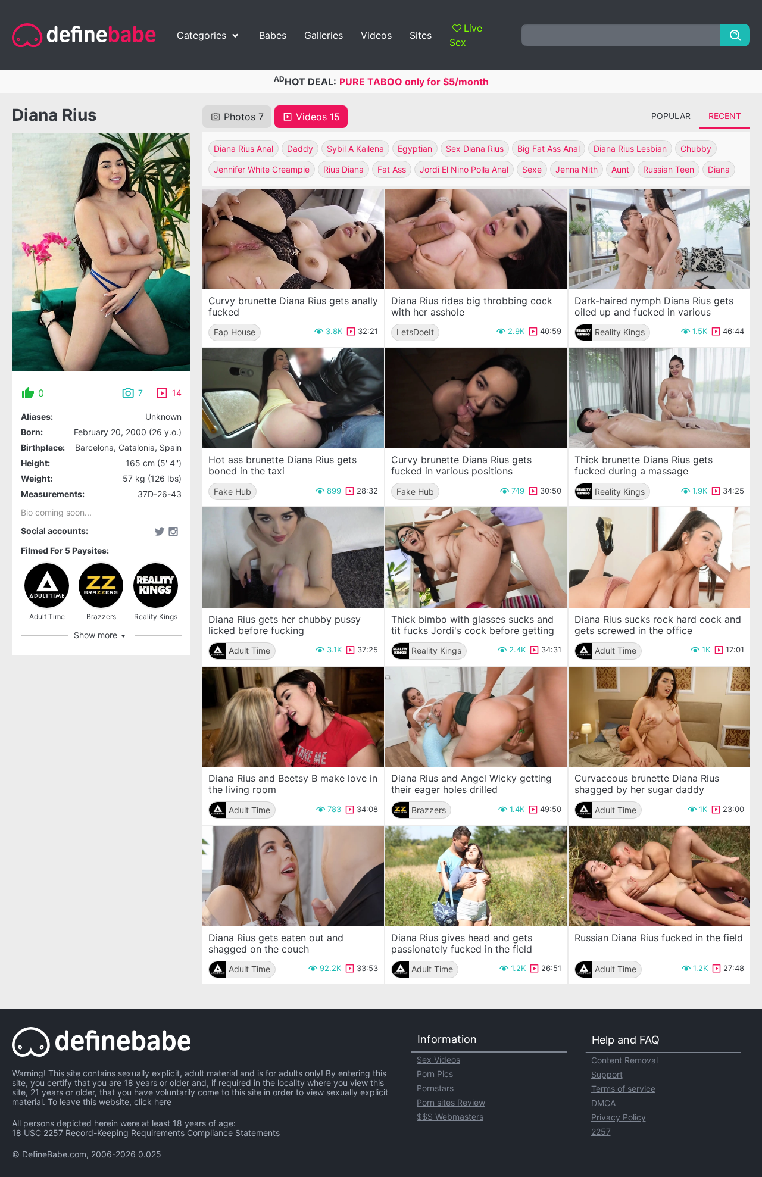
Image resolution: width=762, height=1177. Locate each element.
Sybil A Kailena (355, 148)
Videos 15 (318, 117)
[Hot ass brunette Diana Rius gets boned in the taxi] (293, 398)
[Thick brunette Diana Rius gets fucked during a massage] (659, 398)
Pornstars (435, 1088)
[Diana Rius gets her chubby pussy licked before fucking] (293, 557)
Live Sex (465, 35)
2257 (601, 1131)
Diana (719, 169)
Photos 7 (244, 117)
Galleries (323, 35)
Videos (376, 35)
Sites (421, 35)
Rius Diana (343, 169)
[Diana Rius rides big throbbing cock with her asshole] (476, 239)
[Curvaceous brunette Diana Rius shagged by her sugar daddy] (659, 717)
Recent (724, 116)
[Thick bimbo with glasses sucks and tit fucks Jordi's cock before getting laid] (476, 557)
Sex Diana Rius (475, 148)
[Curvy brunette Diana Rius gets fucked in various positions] (476, 398)
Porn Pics (435, 1074)
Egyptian (415, 148)
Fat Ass (391, 169)
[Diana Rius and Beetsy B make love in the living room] (293, 717)
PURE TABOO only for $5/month (414, 82)
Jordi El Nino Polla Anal (464, 169)
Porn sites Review (451, 1102)
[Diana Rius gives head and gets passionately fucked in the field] (476, 876)
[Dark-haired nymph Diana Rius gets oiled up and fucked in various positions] (659, 239)
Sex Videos (438, 1059)
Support (607, 1074)
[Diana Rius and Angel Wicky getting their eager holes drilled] (476, 717)
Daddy (300, 148)
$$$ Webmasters (450, 1117)
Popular (671, 116)
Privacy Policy (618, 1117)
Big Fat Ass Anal (548, 148)
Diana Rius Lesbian (630, 148)
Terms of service (623, 1089)
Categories (201, 35)
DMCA (603, 1103)
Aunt (620, 169)
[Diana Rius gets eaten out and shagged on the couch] (293, 876)
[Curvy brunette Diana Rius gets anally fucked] (293, 239)
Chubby (695, 148)
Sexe (532, 169)
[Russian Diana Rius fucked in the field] (659, 876)
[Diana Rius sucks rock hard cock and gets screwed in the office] (659, 557)
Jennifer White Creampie (262, 169)
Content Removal (624, 1060)
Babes (272, 35)
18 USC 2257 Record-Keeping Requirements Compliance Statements (146, 1133)
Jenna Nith (576, 169)
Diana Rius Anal (243, 148)
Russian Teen (668, 169)
